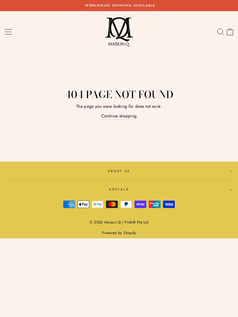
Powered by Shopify (119, 233)
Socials (119, 189)
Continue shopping (119, 116)
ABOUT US (119, 171)
